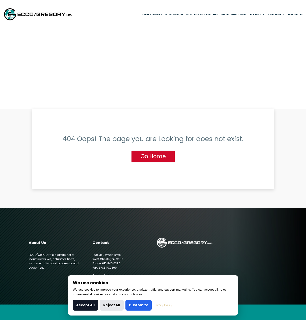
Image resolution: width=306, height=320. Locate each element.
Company (274, 14)
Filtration (257, 14)
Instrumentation (233, 14)
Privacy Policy (162, 305)
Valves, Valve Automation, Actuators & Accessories (180, 14)
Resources (295, 14)
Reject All (111, 305)
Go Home (153, 156)
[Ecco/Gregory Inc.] (38, 14)
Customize (138, 305)
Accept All (85, 305)
